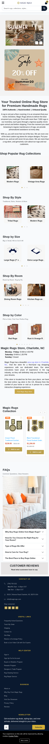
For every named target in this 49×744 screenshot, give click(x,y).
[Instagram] (13, 607)
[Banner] (24, 70)
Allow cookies (24, 740)
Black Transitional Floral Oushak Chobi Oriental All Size (34, 440)
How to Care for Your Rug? (16, 552)
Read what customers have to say (24, 570)
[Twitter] (9, 607)
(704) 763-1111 (12, 584)
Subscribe (38, 727)
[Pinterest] (16, 607)
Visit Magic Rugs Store (24, 391)
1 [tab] (20, 305)
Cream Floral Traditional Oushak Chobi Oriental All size (13, 440)
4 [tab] (28, 305)
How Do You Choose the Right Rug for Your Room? (21, 539)
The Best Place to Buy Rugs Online (20, 558)
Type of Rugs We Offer (14, 546)
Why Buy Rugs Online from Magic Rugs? (22, 532)
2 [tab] (24, 187)
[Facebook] (6, 607)
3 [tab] (25, 305)
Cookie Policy (13, 736)
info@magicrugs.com (14, 599)
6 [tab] (29, 344)
